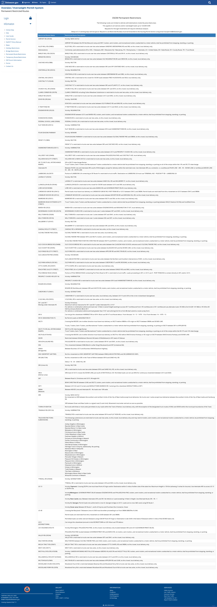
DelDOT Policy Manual (13, 42)
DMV (57, 598)
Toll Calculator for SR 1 (170, 598)
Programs (113, 592)
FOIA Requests (114, 596)
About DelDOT (60, 590)
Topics (43, 2)
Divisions (58, 594)
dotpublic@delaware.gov (12, 599)
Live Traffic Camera (169, 592)
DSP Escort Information (14, 60)
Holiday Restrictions (12, 48)
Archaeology (113, 598)
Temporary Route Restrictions (16, 57)
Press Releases (60, 592)
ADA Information (109, 605)
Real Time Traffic (169, 596)
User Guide (10, 36)
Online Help (10, 30)
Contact (53, 2)
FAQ (7, 33)
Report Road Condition (170, 600)
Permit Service (11, 39)
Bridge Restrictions (12, 51)
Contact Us (9, 66)
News (36, 2)
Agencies (27, 2)
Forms (8, 63)
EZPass (67, 598)
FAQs (57, 596)
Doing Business (114, 594)
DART (61, 598)
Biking (111, 590)
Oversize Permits (169, 594)
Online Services (168, 590)
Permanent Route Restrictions (16, 54)
